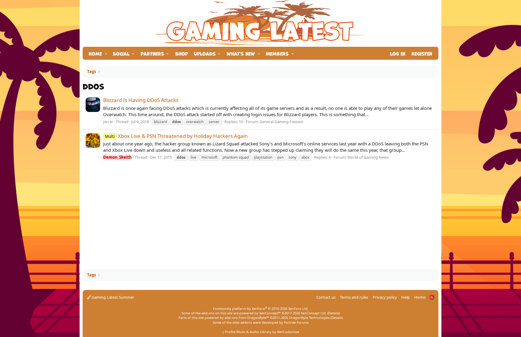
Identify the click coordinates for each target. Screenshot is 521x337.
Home (95, 53)
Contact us (326, 297)
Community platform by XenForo (260, 308)
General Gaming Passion (281, 121)
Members (277, 53)
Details (333, 313)
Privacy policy (385, 297)
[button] (106, 53)
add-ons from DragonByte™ (247, 317)
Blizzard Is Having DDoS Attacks (140, 100)
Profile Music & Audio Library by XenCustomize (262, 331)
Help (405, 297)
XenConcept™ (270, 313)
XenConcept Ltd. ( (314, 313)
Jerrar (108, 121)
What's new (241, 53)
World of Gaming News (368, 157)
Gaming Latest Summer (112, 297)
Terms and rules (354, 297)
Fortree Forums (296, 322)
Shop (181, 53)
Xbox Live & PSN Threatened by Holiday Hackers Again (176, 135)
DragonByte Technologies (309, 317)
